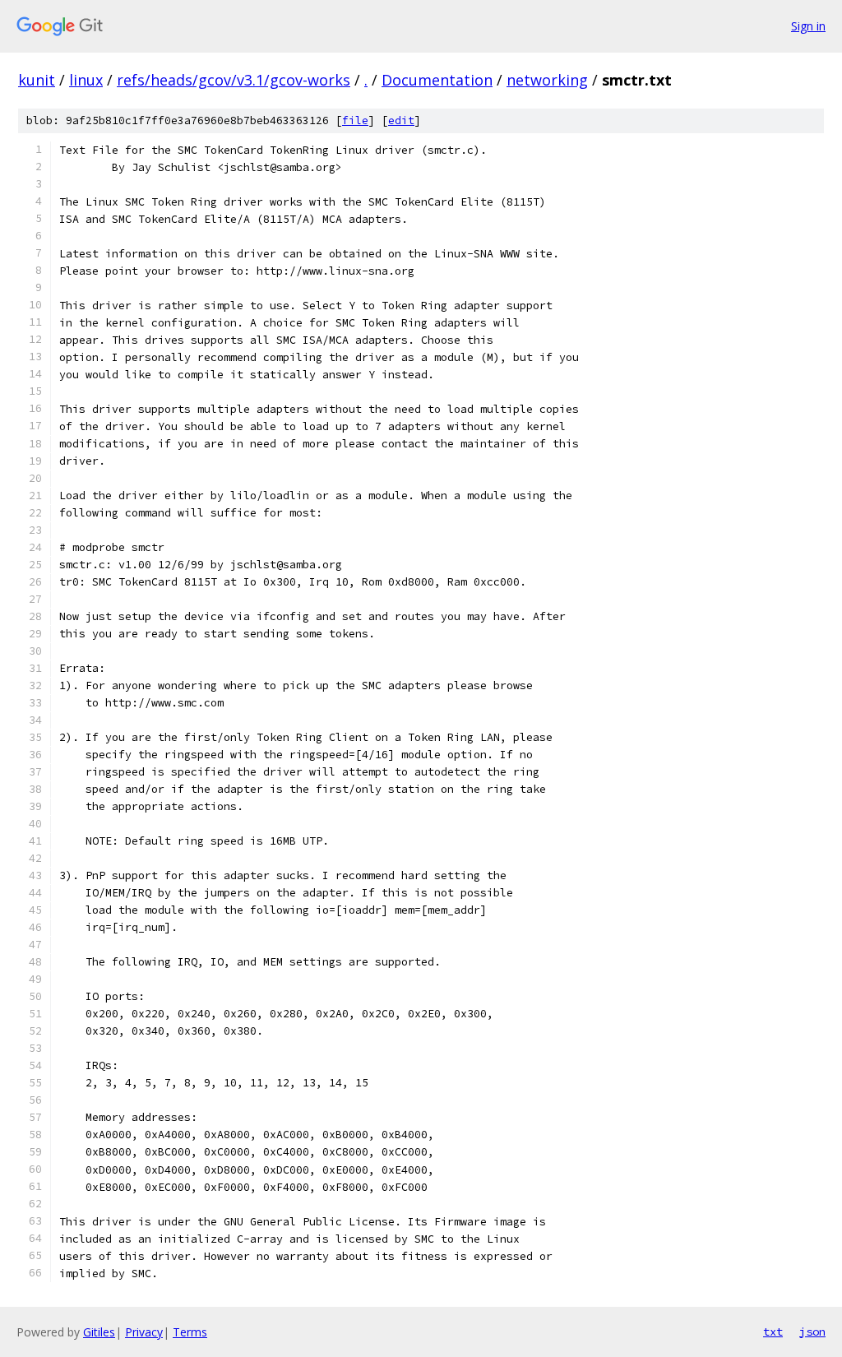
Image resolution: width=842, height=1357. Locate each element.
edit (401, 120)
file (355, 120)
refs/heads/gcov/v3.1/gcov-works (233, 80)
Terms (190, 1332)
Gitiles (99, 1332)
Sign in (808, 26)
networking (547, 80)
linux (86, 80)
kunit (36, 80)
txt (773, 1331)
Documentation (437, 80)
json (812, 1331)
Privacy (144, 1332)
